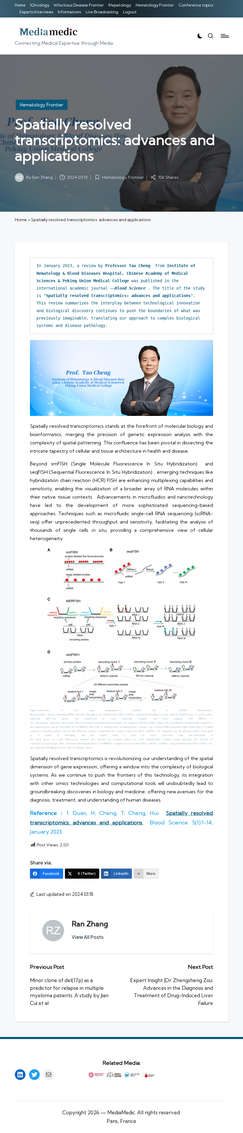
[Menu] (224, 36)
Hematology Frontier (41, 105)
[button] (87, 937)
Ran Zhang (90, 923)
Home (21, 219)
